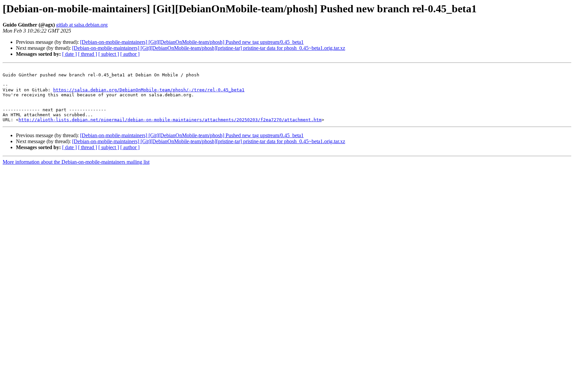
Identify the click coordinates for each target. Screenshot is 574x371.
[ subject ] (108, 54)
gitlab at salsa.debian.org (82, 25)
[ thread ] (87, 54)
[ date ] (69, 54)
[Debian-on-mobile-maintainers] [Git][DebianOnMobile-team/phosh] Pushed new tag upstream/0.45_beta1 (192, 42)
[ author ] (130, 54)
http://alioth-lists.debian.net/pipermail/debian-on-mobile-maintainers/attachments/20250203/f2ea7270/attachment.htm (170, 119)
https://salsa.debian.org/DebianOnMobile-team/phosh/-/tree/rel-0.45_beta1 (148, 89)
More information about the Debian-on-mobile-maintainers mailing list (76, 162)
